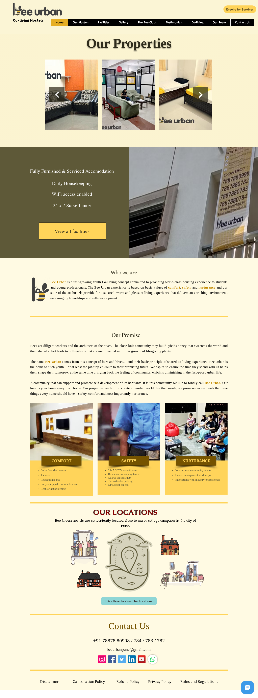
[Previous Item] (56, 94)
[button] (61, 461)
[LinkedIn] (132, 659)
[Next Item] (200, 94)
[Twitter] (122, 659)
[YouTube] (142, 659)
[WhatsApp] (152, 659)
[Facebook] (112, 659)
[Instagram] (102, 659)
